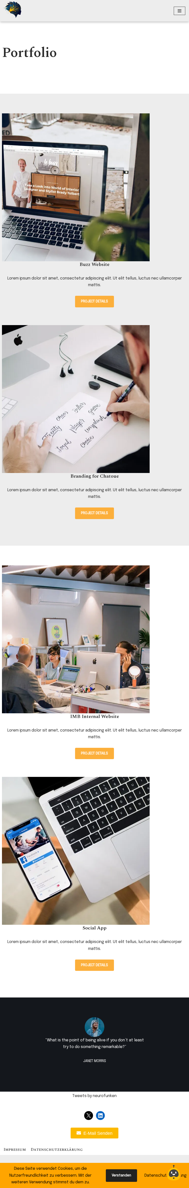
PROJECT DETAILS (94, 301)
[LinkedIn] (100, 1115)
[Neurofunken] (12, 9)
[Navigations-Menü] (179, 11)
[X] (88, 1115)
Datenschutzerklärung (57, 1150)
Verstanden (121, 1175)
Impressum (15, 1150)
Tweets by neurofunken (94, 1096)
